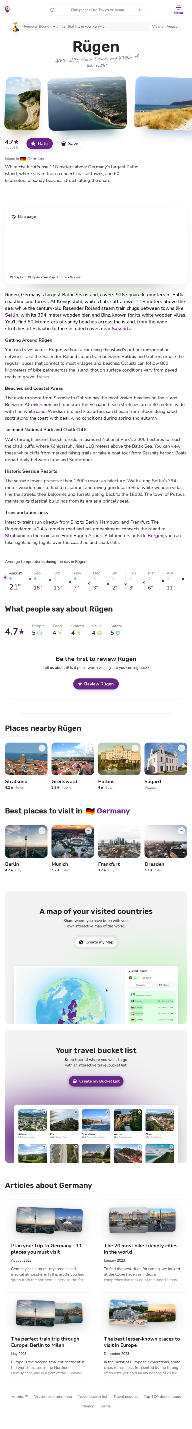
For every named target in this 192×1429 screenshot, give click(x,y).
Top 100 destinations (162, 1396)
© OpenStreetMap (41, 277)
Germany (32, 159)
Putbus (129, 356)
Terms (105, 1406)
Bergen (155, 536)
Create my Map (99, 942)
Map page (27, 216)
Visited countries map (53, 1396)
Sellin (11, 315)
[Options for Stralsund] (42, 748)
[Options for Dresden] (181, 830)
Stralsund (15, 536)
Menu (178, 13)
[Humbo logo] (8, 9)
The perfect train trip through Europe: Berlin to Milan (45, 1342)
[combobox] (96, 10)
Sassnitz (121, 328)
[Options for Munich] (88, 830)
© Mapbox (18, 277)
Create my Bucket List (99, 1081)
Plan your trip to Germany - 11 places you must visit (46, 1248)
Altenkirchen (37, 405)
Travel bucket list (93, 1396)
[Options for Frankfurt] (135, 830)
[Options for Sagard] (181, 748)
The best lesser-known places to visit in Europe (142, 1342)
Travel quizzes (126, 1396)
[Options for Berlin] (42, 830)
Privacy (87, 1406)
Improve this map (69, 277)
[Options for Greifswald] (88, 748)
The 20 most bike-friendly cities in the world (141, 1248)
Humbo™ (19, 1396)
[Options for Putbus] (135, 748)
